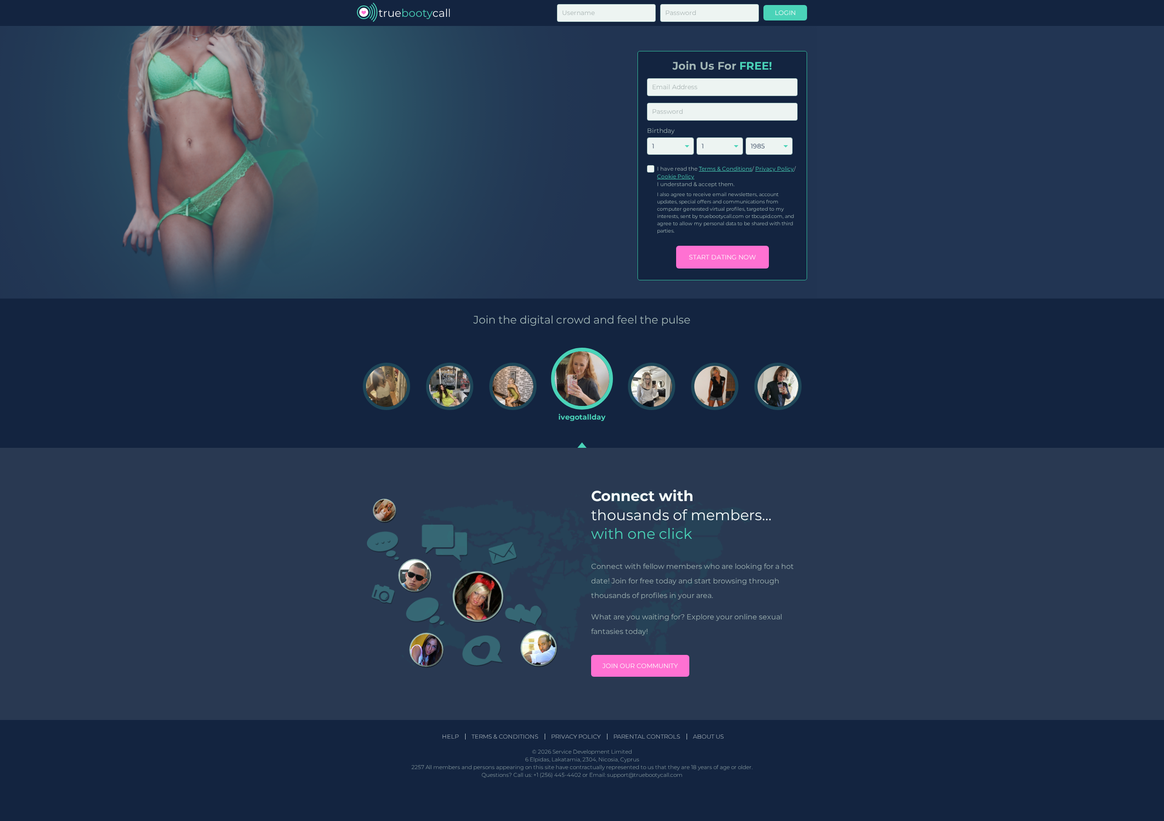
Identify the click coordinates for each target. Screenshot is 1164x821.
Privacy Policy (774, 168)
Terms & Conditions (725, 168)
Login (785, 13)
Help (450, 737)
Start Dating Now (722, 257)
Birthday (661, 130)
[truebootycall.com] (403, 13)
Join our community (640, 666)
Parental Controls (646, 737)
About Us (708, 737)
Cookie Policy (675, 176)
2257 (417, 767)
